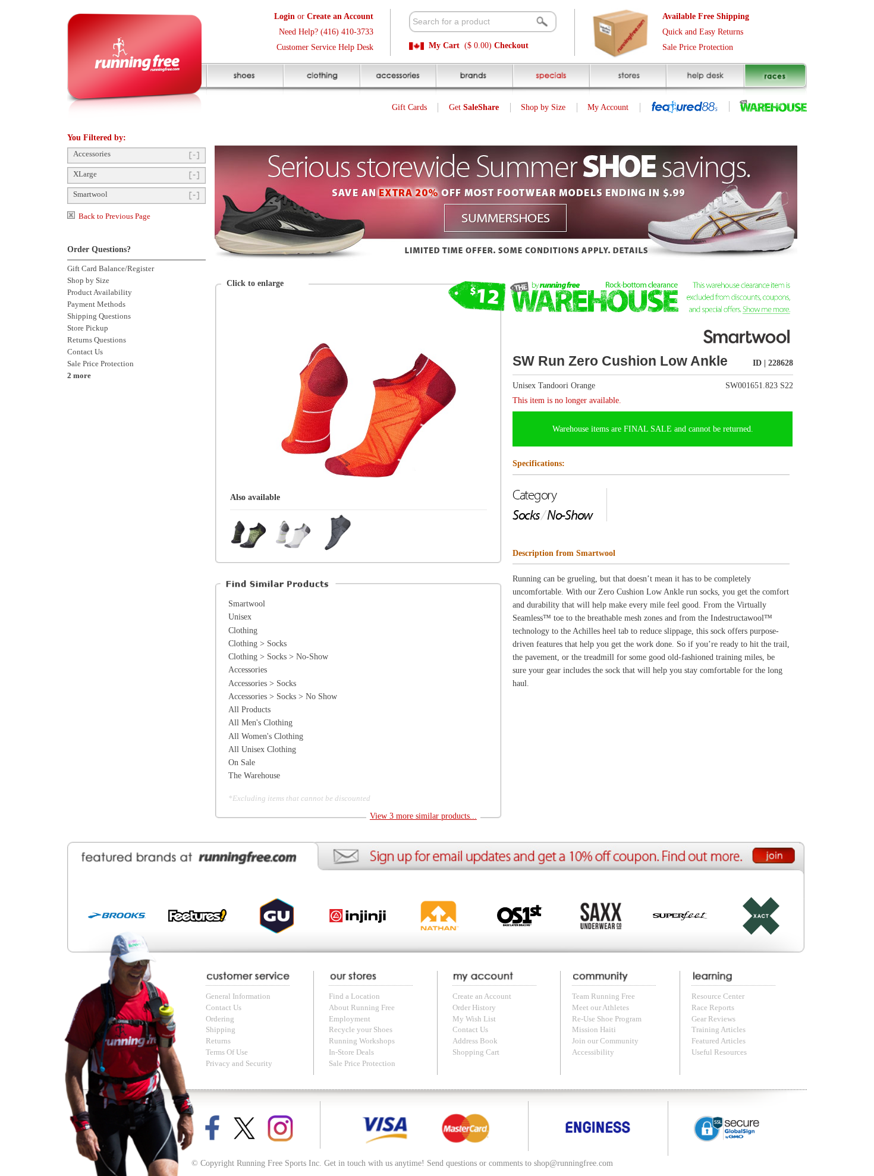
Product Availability (99, 292)
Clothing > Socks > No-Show (278, 656)
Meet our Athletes (600, 1008)
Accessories (92, 154)
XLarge (85, 174)
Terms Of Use (227, 1052)
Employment (349, 1019)
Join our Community (605, 1041)
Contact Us (85, 352)
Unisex (239, 616)
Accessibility (593, 1052)
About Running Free (362, 1008)
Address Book (475, 1041)
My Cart (444, 45)
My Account (607, 107)
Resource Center (717, 996)
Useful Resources (719, 1052)
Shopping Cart (475, 1052)
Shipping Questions (99, 316)
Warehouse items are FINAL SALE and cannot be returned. (652, 429)
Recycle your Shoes (360, 1030)
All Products (249, 709)
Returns (218, 1041)
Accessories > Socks (262, 683)
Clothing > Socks (257, 643)
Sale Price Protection (697, 47)
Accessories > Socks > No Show (282, 696)
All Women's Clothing (265, 736)
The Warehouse (254, 775)
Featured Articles (718, 1041)
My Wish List (474, 1019)
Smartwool (90, 194)
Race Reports (712, 1008)
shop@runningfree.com (573, 1163)
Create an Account (481, 996)
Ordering (220, 1019)
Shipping (220, 1030)
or (323, 16)
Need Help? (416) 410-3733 (326, 31)
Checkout (511, 45)
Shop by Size (543, 107)
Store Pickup (87, 328)
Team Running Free (603, 996)
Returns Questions (96, 340)
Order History (474, 1008)
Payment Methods (96, 304)
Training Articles (718, 1030)
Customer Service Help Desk (324, 47)
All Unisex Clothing (262, 749)
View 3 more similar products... (423, 816)
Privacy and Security (239, 1063)
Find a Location (354, 996)
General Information (238, 996)
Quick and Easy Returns (702, 31)
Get (474, 107)
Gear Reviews (713, 1019)
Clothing (242, 630)
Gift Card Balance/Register (110, 269)
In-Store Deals (351, 1052)
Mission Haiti (594, 1030)
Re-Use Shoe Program (607, 1019)
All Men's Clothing (260, 722)
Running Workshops (362, 1041)
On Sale (241, 762)
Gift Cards (409, 107)
